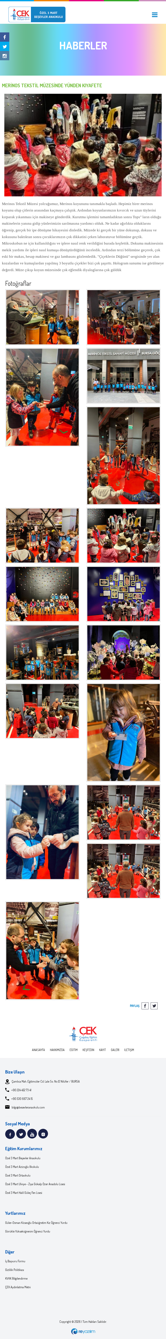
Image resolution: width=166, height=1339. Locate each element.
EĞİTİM (74, 1050)
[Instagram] (4, 55)
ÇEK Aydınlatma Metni (18, 1287)
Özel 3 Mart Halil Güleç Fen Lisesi (23, 1192)
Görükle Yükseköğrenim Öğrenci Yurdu (27, 1231)
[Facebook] (4, 37)
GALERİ (115, 1050)
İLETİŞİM (129, 1050)
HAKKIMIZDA (57, 1050)
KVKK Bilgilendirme (16, 1278)
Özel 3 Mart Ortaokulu (17, 1175)
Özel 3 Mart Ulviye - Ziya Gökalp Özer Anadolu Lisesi (35, 1184)
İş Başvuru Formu (15, 1261)
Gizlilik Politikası (14, 1270)
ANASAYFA (38, 1050)
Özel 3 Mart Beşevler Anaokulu (22, 1158)
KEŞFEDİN (88, 1050)
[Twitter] (4, 46)
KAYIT (102, 1050)
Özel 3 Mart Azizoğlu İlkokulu (22, 1167)
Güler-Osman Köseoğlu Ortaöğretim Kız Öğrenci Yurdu (36, 1223)
